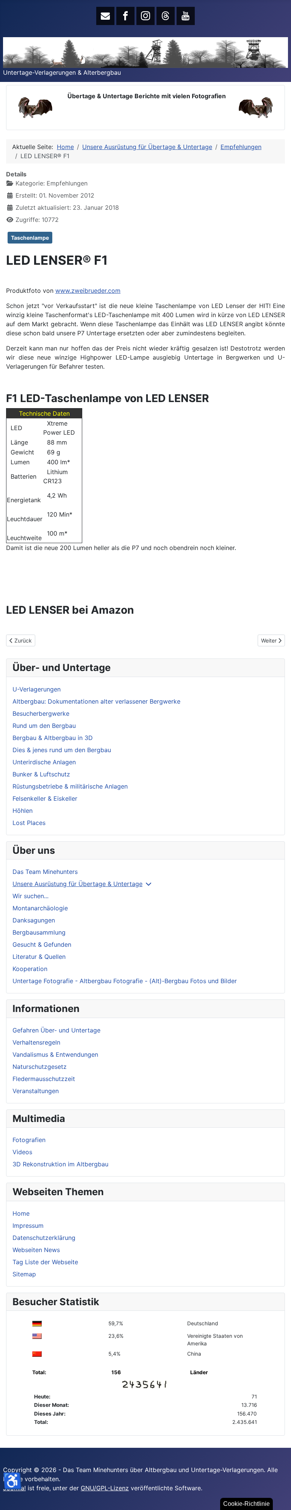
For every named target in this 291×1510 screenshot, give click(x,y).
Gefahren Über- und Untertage (56, 1030)
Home (21, 1213)
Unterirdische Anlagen (44, 762)
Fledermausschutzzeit (44, 1079)
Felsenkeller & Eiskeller (45, 798)
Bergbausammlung (39, 932)
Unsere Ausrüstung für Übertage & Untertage (77, 884)
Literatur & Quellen (39, 956)
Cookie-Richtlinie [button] (246, 1504)
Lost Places (29, 822)
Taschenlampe (30, 237)
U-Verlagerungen (37, 689)
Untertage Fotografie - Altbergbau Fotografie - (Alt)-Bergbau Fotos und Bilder (125, 981)
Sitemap (24, 1274)
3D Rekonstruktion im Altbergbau (60, 1164)
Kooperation (30, 969)
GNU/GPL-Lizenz (105, 1488)
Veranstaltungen (36, 1091)
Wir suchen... (30, 896)
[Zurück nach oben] (278, 1496)
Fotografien (29, 1140)
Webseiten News (36, 1250)
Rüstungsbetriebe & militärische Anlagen (70, 786)
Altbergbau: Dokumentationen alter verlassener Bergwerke (96, 701)
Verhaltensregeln (36, 1042)
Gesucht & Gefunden (42, 944)
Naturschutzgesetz (40, 1066)
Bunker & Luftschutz (41, 774)
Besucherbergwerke (41, 713)
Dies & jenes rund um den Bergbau (62, 750)
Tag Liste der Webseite (45, 1262)
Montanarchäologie (40, 908)
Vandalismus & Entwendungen (55, 1054)
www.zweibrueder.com (87, 290)
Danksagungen (34, 920)
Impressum (28, 1225)
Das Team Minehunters (45, 871)
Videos (22, 1152)
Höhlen (23, 810)
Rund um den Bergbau (44, 725)
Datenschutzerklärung (44, 1237)
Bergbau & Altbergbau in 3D (53, 738)
